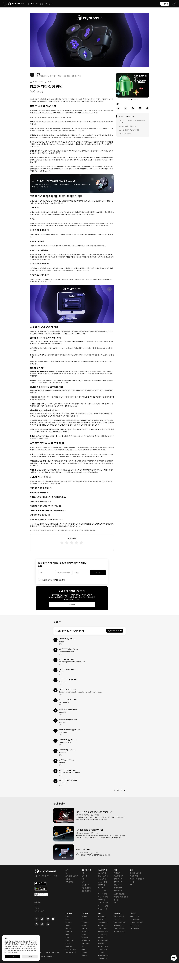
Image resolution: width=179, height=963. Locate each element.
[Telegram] (36, 924)
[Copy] (147, 108)
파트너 (30, 956)
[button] (72, 304)
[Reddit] (42, 924)
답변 (60, 644)
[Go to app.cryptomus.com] (16, 3)
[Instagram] (42, 919)
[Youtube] (48, 919)
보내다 (97, 573)
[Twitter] (36, 919)
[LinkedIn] (53, 919)
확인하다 (12, 956)
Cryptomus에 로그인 (115, 631)
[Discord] (48, 924)
